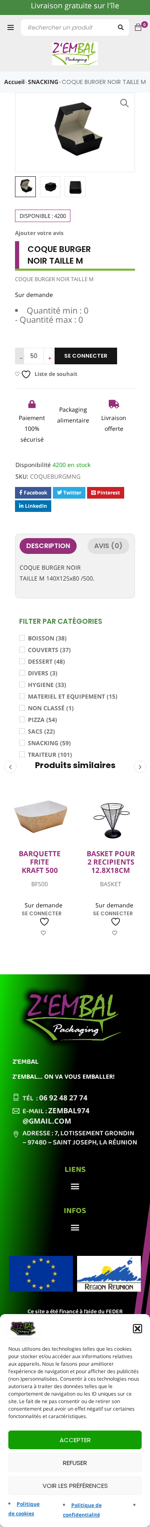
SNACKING (43, 82)
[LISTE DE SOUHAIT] (43, 928)
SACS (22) (41, 731)
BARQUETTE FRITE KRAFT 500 (40, 862)
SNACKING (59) (49, 743)
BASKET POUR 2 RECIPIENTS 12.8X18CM (111, 862)
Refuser (75, 1462)
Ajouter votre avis (39, 233)
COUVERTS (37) (49, 650)
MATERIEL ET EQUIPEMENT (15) (73, 696)
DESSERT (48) (46, 661)
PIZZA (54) (42, 720)
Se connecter (86, 356)
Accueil (14, 82)
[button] (137, 1328)
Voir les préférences (75, 1485)
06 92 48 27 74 (63, 1097)
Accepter (75, 1440)
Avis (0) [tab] (108, 546)
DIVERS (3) (43, 673)
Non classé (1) (51, 708)
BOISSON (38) (47, 638)
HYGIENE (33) (47, 685)
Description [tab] (48, 546)
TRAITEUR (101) (50, 755)
